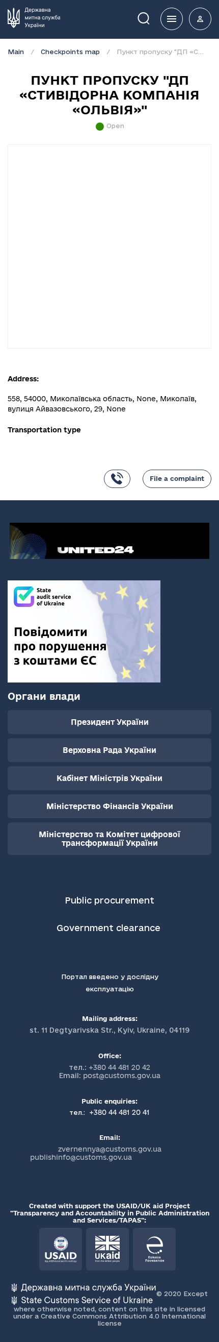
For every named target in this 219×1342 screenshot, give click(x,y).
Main (16, 51)
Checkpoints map (70, 51)
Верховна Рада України (109, 750)
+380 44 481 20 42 (119, 1067)
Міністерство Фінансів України (109, 806)
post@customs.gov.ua (121, 1075)
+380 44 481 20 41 (118, 1112)
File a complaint (177, 478)
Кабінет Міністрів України (109, 778)
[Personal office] (200, 19)
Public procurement (109, 900)
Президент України (110, 722)
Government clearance (110, 928)
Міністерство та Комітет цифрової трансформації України (109, 838)
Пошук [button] (151, 17)
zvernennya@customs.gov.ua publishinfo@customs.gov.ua (95, 1153)
